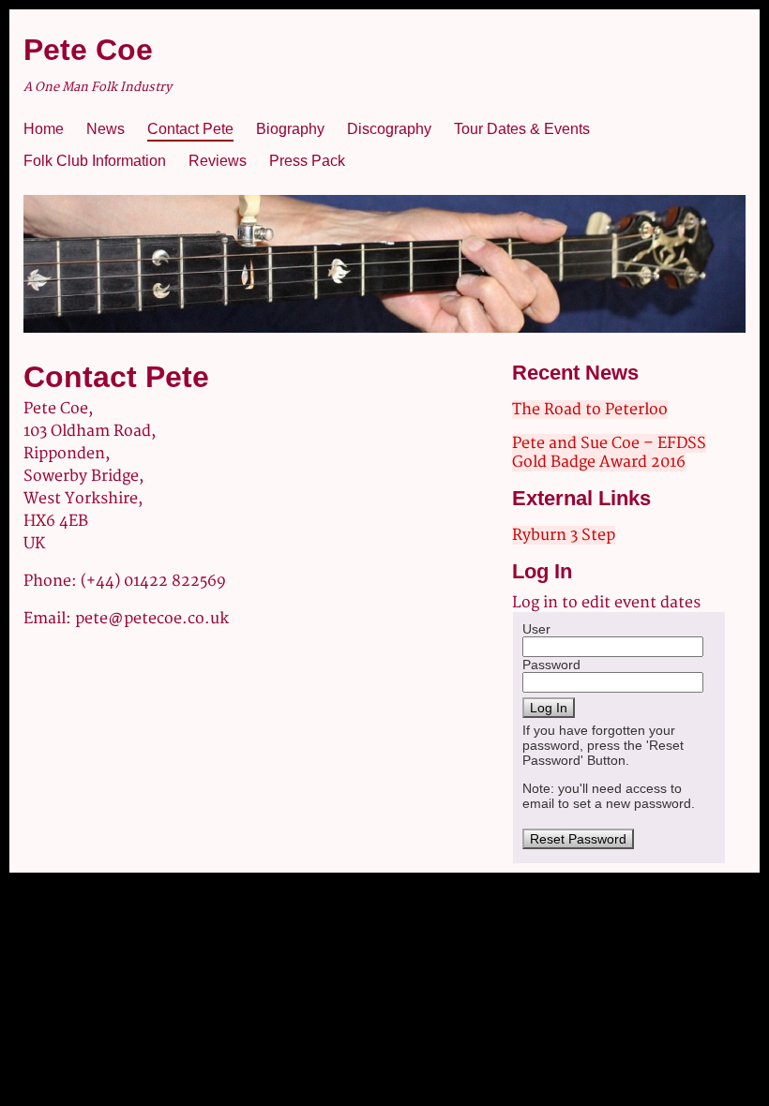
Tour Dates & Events (522, 129)
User (536, 628)
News (105, 129)
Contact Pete (190, 129)
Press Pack (307, 161)
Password (551, 664)
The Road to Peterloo (590, 409)
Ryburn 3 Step (563, 535)
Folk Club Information (94, 161)
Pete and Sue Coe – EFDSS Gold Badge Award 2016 (609, 452)
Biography (290, 129)
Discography (389, 129)
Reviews (217, 161)
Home (43, 129)
